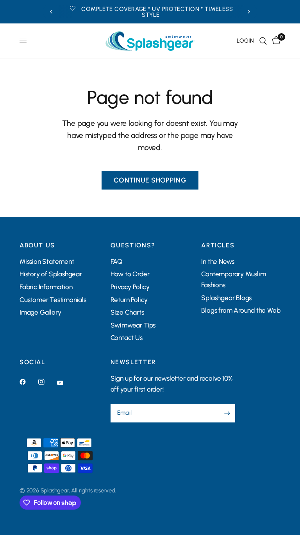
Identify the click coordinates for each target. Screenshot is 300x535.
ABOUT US (37, 245)
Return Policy (129, 300)
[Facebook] (28, 381)
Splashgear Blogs (226, 298)
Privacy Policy (130, 287)
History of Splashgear (51, 274)
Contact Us (127, 338)
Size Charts (127, 312)
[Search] (263, 41)
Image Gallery (40, 312)
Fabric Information (46, 287)
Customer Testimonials (53, 300)
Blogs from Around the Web (240, 310)
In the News (217, 261)
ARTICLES (217, 245)
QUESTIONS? (133, 245)
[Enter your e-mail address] (227, 413)
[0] (275, 41)
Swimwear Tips (133, 325)
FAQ (116, 261)
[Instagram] (46, 381)
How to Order (130, 274)
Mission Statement (47, 261)
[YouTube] (65, 383)
